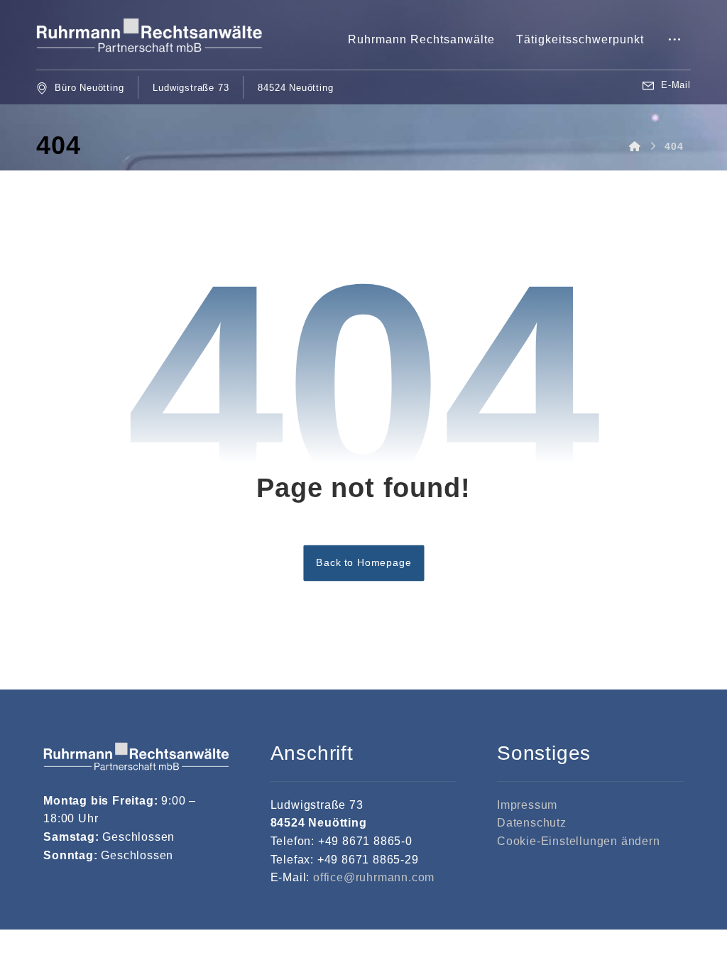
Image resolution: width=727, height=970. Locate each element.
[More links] (674, 39)
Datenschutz (532, 823)
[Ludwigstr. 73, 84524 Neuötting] (149, 35)
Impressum (527, 805)
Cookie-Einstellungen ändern (578, 841)
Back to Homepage (363, 562)
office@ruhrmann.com (373, 877)
